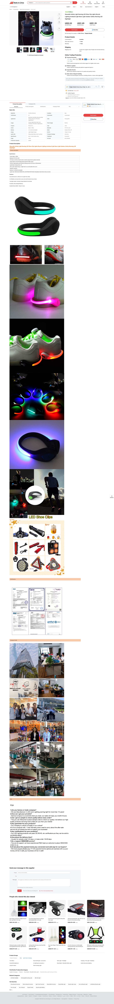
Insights (90, 994)
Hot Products (24, 994)
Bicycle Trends (30, 987)
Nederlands (59, 995)
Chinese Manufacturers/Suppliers (41, 994)
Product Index (79, 994)
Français (39, 995)
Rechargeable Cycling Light (26, 978)
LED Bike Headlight (14, 978)
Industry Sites (65, 994)
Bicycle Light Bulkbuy (40, 987)
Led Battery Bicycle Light (95, 984)
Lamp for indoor (13, 965)
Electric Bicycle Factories (28, 984)
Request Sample (88, 33)
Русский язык (45, 995)
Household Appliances (14, 963)
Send (19, 890)
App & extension (88, 6)
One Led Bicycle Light (83, 984)
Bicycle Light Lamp (72, 984)
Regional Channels (72, 994)
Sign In (67, 98)
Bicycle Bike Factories (51, 984)
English (26, 995)
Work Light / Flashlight (61, 960)
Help (81, 6)
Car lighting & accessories (38, 963)
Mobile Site (86, 994)
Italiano (50, 995)
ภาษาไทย (78, 995)
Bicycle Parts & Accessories (25, 9)
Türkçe (83, 995)
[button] (76, 106)
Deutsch (54, 995)
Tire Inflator (12, 960)
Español (30, 995)
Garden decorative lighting (86, 963)
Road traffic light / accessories (39, 960)
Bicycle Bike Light (62, 984)
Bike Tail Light (38, 978)
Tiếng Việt (87, 995)
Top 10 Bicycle (22, 987)
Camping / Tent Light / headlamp (87, 960)
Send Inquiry (75, 29)
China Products (31, 994)
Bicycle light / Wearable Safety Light (64, 963)
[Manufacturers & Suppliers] (17, 2)
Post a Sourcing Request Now (46, 890)
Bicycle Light (33, 9)
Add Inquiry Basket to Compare (36, 55)
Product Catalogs (28, 958)
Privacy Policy (76, 998)
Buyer (74, 6)
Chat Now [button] (95, 29)
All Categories (14, 6)
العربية (64, 995)
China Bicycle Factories (15, 984)
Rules (104, 6)
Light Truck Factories (40, 984)
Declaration (71, 998)
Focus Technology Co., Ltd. (48, 998)
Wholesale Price (59, 994)
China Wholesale (52, 994)
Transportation (15, 9)
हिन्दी (74, 995)
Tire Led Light (13, 987)
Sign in (103, 3)
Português (35, 995)
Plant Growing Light (37, 965)
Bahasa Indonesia (93, 995)
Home (11, 9)
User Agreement (64, 998)
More (11, 989)
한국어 (67, 995)
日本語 (71, 995)
